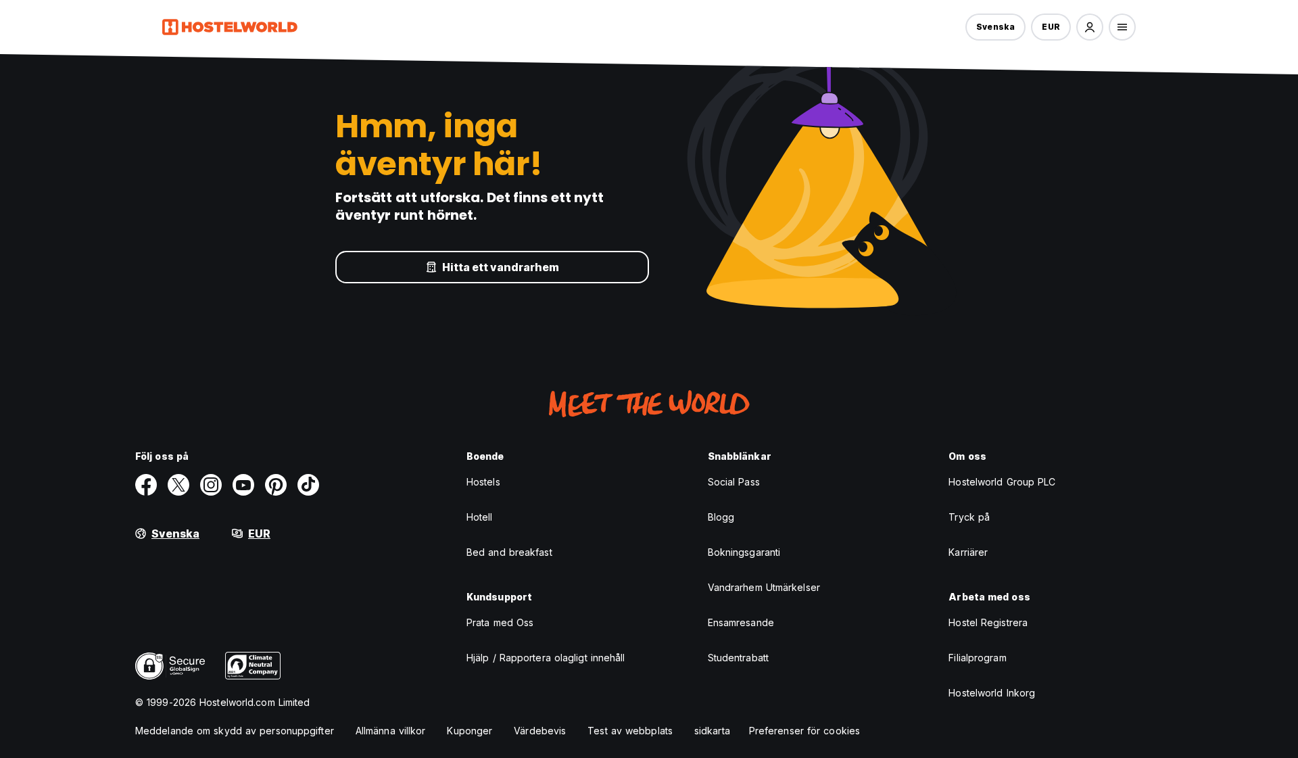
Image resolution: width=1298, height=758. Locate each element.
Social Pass (734, 482)
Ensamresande (741, 622)
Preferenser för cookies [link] (804, 730)
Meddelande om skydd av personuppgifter (234, 730)
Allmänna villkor (391, 730)
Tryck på (969, 517)
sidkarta (712, 730)
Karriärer (968, 552)
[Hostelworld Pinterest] (276, 485)
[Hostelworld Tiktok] (308, 485)
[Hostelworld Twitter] (178, 485)
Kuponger (469, 730)
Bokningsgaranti (744, 552)
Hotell (479, 517)
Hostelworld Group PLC (1001, 482)
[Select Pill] (1089, 27)
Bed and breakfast (509, 552)
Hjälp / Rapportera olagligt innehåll (545, 657)
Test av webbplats (630, 730)
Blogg (721, 517)
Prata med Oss (499, 622)
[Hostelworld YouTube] (243, 485)
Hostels (483, 482)
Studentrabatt (738, 657)
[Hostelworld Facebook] (146, 485)
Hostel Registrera (988, 622)
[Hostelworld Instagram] (211, 485)
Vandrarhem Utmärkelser (764, 587)
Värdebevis (540, 730)
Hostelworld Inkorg (991, 692)
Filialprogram (977, 657)
